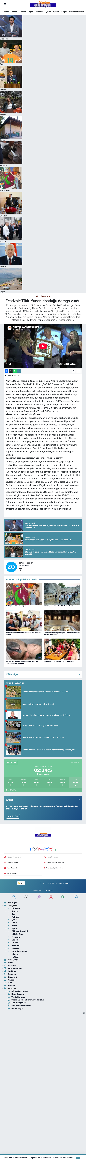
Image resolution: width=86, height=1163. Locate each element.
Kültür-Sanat (43, 296)
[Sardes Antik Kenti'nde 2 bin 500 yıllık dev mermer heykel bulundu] (24, 649)
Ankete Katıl (13, 816)
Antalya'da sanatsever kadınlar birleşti (59, 661)
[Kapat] (84, 1013)
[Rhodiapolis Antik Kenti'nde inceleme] (62, 593)
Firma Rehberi (15, 968)
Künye (14, 954)
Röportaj (12, 974)
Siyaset (15, 948)
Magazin (15, 937)
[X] (35, 849)
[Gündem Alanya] (43, 4)
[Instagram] (43, 849)
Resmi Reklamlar (76, 11)
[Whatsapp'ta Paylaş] (15, 371)
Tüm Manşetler (12, 868)
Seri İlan (12, 971)
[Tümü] (79, 674)
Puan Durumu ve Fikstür (56, 862)
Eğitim (56, 11)
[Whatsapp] (55, 849)
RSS (22, 883)
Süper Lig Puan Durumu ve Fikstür (27, 1000)
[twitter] (26, 897)
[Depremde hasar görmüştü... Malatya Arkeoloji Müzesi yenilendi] (62, 620)
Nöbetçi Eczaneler (14, 857)
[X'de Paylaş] (11, 371)
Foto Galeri (13, 960)
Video (10, 963)
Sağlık (64, 11)
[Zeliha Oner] (11, 567)
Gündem (5, 11)
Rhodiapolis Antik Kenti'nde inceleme (58, 606)
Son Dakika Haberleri (54, 868)
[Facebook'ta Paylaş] (6, 371)
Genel (14, 923)
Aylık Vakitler (12, 790)
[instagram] (39, 897)
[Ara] (81, 4)
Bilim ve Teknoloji (19, 931)
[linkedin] (76, 897)
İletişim (15, 957)
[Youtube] (51, 849)
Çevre (48, 11)
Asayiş (14, 11)
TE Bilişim (49, 890)
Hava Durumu (52, 857)
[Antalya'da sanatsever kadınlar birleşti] (62, 649)
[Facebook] (30, 849)
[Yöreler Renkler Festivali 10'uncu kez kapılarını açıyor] (24, 620)
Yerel (14, 925)
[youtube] (51, 897)
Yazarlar (12, 965)
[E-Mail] (20, 570)
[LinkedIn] (47, 849)
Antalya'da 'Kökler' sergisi (16, 606)
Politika (23, 11)
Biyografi (12, 977)
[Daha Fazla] (19, 371)
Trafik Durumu (12, 862)
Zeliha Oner (24, 565)
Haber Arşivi (12, 873)
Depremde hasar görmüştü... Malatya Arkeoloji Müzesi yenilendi (62, 634)
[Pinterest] (39, 849)
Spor (31, 11)
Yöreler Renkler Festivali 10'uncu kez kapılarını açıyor (24, 634)
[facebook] (14, 897)
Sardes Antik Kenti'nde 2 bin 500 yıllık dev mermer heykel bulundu (22, 662)
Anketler (12, 980)
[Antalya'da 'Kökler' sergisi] (24, 593)
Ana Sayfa (12, 902)
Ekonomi (39, 11)
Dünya (14, 942)
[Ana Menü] (5, 4)
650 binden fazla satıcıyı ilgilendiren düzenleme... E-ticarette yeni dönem (41, 1157)
